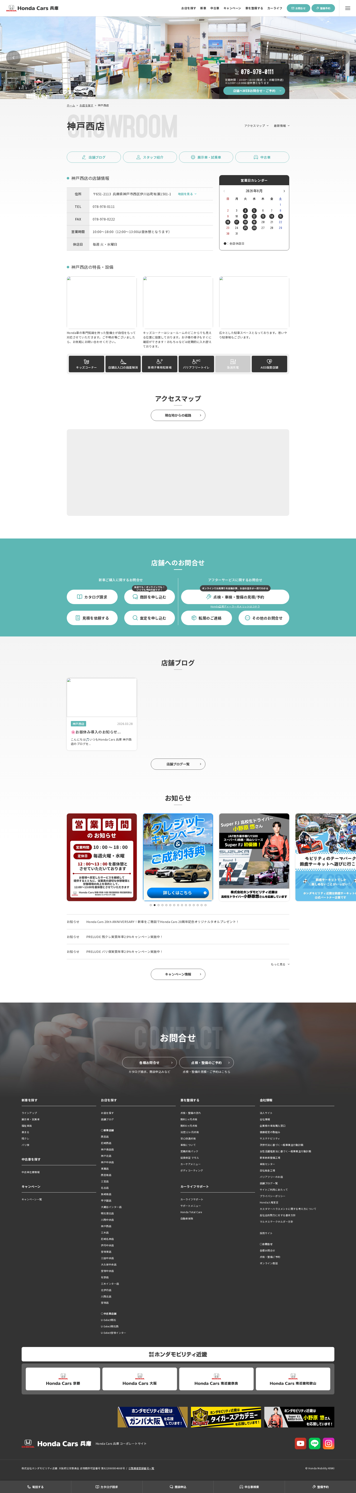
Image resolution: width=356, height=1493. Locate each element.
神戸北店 (106, 1155)
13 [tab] (198, 905)
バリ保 (25, 1145)
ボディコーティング (191, 1170)
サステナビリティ (270, 1138)
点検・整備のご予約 (206, 1062)
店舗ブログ (107, 1119)
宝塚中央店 (107, 1271)
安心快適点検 (188, 1138)
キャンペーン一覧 (32, 1199)
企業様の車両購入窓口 (273, 1125)
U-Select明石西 (109, 1326)
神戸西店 (106, 1226)
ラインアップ (29, 1113)
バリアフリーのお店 (271, 1176)
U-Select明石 (108, 1320)
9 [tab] (182, 905)
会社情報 (265, 1119)
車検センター (267, 1164)
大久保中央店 (108, 1264)
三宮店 (105, 1181)
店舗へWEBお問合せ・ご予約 (254, 90)
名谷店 (105, 1187)
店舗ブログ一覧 (178, 763)
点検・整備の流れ (190, 1113)
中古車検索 (252, 1487)
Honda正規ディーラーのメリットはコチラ (235, 606)
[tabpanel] (105, 857)
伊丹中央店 (107, 1245)
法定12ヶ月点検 (189, 1132)
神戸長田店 (107, 1149)
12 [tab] (194, 905)
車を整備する (254, 8)
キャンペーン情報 (178, 974)
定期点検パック (189, 1151)
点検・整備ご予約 (270, 1257)
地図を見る (185, 194)
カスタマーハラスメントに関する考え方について (288, 1208)
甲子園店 (106, 1200)
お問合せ (300, 8)
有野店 (105, 1277)
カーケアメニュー (190, 1164)
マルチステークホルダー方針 (276, 1221)
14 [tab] (202, 905)
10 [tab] (186, 905)
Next (342, 58)
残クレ (25, 1138)
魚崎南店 (106, 1194)
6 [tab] (170, 905)
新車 (203, 8)
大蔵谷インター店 (111, 1207)
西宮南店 (106, 1175)
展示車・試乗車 (31, 1119)
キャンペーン (232, 8)
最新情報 (280, 126)
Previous (13, 58)
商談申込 (180, 1487)
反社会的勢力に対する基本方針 (278, 1215)
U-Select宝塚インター (113, 1332)
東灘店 (105, 1168)
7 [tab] (174, 905)
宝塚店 (105, 1302)
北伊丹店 (106, 1290)
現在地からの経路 (178, 415)
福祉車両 (27, 1125)
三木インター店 (110, 1283)
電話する (38, 1487)
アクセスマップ (254, 126)
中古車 (214, 8)
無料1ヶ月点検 (188, 1119)
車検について (188, 1145)
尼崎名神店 (107, 1239)
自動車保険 (186, 1218)
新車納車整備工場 (270, 1157)
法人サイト (266, 1113)
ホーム (71, 105)
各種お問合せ (149, 1062)
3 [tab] (158, 905)
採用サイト (266, 1233)
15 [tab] (205, 905)
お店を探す (188, 8)
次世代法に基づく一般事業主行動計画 (281, 1145)
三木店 (105, 1232)
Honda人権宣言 (269, 1202)
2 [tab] (155, 905)
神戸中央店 (107, 1162)
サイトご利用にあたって (274, 1189)
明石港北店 (107, 1213)
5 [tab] (166, 905)
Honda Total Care (191, 1212)
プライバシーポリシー (273, 1196)
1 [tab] (151, 905)
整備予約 (325, 8)
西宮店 (105, 1136)
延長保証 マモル (189, 1157)
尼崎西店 (106, 1143)
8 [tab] (178, 905)
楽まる (25, 1132)
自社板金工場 (267, 1170)
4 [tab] (162, 905)
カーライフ (274, 8)
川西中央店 (107, 1219)
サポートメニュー (190, 1205)
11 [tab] (190, 905)
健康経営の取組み (270, 1132)
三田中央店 (107, 1258)
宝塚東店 (106, 1251)
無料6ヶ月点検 (188, 1125)
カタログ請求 (109, 1487)
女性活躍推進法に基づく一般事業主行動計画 (285, 1151)
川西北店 (106, 1296)
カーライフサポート (192, 1199)
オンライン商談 (269, 1263)
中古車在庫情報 (31, 1172)
